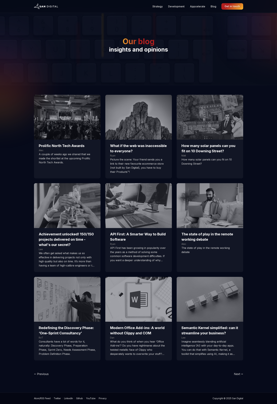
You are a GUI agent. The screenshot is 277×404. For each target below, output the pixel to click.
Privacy (103, 398)
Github (79, 398)
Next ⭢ (238, 374)
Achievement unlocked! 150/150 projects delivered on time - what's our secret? (66, 239)
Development (176, 6)
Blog (213, 6)
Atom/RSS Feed (42, 398)
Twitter (57, 398)
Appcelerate (197, 6)
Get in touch (232, 6)
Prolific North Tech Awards (61, 146)
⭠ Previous (41, 374)
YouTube (91, 398)
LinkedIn (68, 398)
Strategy (157, 6)
